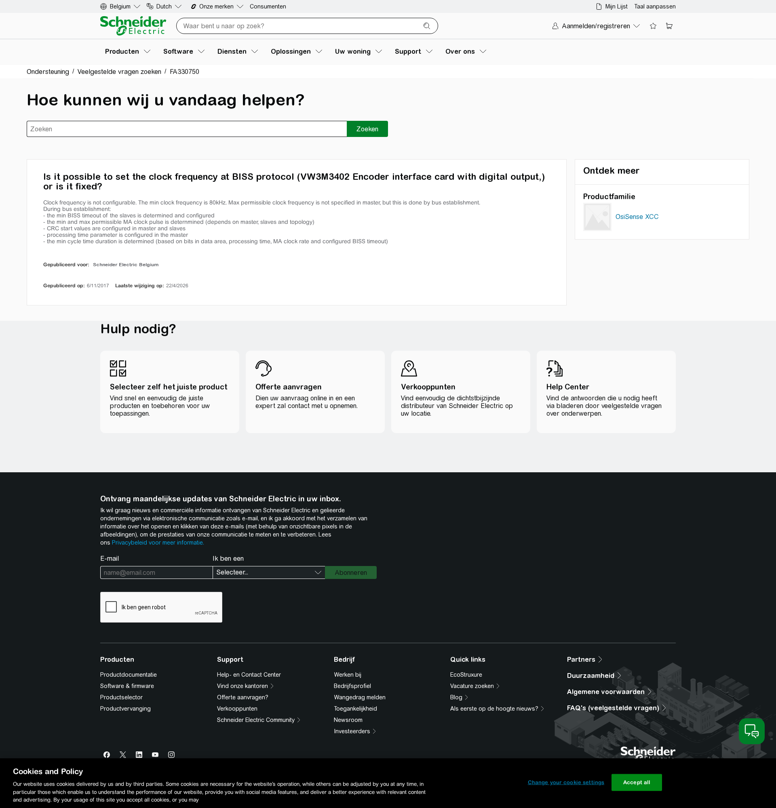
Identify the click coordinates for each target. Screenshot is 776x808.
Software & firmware (127, 686)
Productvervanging (125, 708)
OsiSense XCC (637, 217)
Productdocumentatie (128, 674)
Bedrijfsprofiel (352, 686)
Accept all (636, 782)
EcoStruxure (466, 674)
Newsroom (348, 720)
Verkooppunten (237, 708)
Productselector (121, 697)
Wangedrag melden (360, 697)
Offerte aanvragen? (242, 697)
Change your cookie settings (566, 782)
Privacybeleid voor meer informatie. (158, 542)
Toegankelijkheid (355, 708)
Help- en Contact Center (249, 674)
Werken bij (347, 674)
